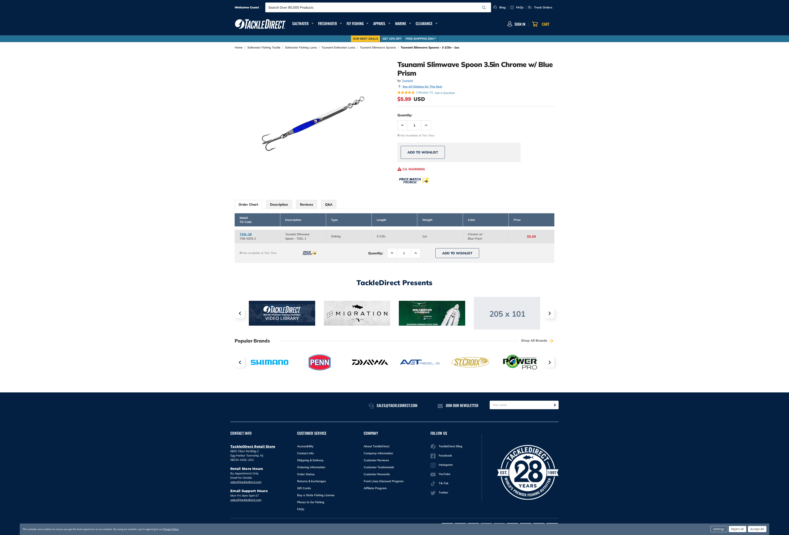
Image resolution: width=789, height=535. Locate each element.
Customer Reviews (376, 460)
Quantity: (404, 115)
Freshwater (327, 23)
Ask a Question (445, 93)
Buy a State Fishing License (316, 495)
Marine (400, 23)
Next (549, 313)
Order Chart (248, 204)
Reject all (737, 529)
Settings (718, 529)
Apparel (379, 23)
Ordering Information (311, 467)
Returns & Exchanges (311, 481)
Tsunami (407, 80)
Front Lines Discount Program (384, 481)
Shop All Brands (534, 340)
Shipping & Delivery (310, 460)
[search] (484, 8)
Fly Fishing (355, 23)
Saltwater (300, 23)
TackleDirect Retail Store (252, 447)
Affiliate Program (375, 488)
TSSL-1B (246, 234)
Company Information (378, 453)
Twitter (443, 492)
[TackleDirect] (260, 24)
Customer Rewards (377, 474)
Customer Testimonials (379, 467)
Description (279, 204)
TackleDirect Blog (450, 446)
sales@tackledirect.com (245, 482)
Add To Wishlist (422, 152)
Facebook (445, 455)
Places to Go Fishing (310, 502)
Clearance (424, 23)
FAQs (300, 509)
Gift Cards (304, 488)
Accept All (757, 529)
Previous (240, 313)
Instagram (446, 465)
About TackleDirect (376, 446)
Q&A (328, 204)
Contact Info (305, 453)
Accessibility (305, 446)
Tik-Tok (443, 483)
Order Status (306, 474)
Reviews (306, 204)
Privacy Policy (171, 529)
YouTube (444, 474)
